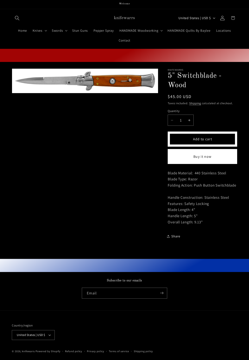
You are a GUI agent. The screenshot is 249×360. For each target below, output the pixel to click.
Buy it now (202, 156)
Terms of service (119, 351)
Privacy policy (95, 351)
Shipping (195, 103)
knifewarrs (28, 351)
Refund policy (73, 351)
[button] (17, 18)
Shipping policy (143, 351)
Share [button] (175, 236)
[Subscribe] (162, 293)
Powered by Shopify (48, 351)
